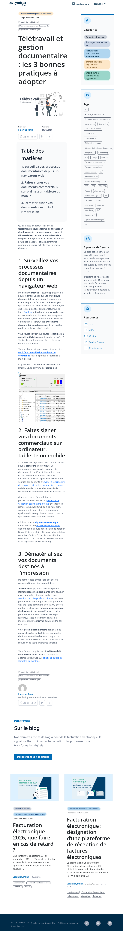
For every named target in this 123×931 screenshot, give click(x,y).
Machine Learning (92, 181)
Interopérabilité (91, 176)
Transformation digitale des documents (35, 13)
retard (98, 200)
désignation (89, 152)
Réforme (100, 205)
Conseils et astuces (95, 37)
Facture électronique (93, 167)
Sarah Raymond (21, 876)
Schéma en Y (90, 215)
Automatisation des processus (97, 119)
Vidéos (91, 330)
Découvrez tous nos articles (33, 756)
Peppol (87, 191)
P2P (86, 186)
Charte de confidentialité (42, 923)
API (86, 109)
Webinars (93, 336)
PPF (106, 195)
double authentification (48, 525)
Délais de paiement (93, 143)
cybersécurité (90, 138)
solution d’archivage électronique (35, 598)
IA (101, 172)
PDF (93, 186)
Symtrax (28, 312)
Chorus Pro (103, 124)
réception (89, 205)
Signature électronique (29, 29)
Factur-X (104, 157)
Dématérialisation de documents (34, 26)
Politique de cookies (68, 923)
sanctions (89, 210)
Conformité (89, 133)
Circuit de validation (28, 22)
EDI (86, 157)
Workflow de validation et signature (92, 75)
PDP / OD (103, 186)
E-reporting (103, 152)
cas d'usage (90, 124)
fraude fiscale (90, 172)
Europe (95, 157)
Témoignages (95, 348)
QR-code (88, 200)
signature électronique (46, 522)
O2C (105, 181)
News (91, 324)
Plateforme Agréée (93, 195)
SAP (98, 210)
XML (86, 224)
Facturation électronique (95, 162)
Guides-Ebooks (96, 342)
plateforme (99, 191)
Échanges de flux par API (96, 44)
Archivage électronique (94, 114)
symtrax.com (82, 4)
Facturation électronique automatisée (92, 53)
